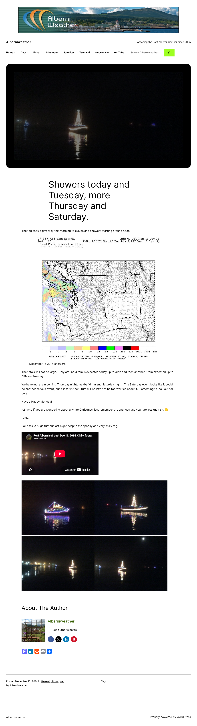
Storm (54, 681)
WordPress (184, 717)
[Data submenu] (27, 52)
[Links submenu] (40, 52)
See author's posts (64, 629)
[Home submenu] (15, 52)
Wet (62, 681)
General (45, 681)
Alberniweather (18, 42)
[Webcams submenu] (108, 52)
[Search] (169, 52)
